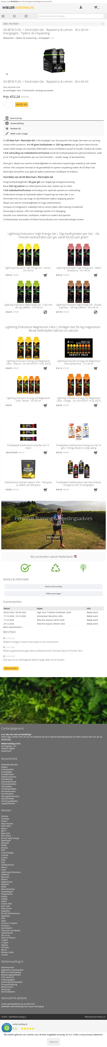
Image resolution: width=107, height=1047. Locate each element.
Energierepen (7, 774)
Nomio (4, 896)
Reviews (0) (15, 128)
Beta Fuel (5, 833)
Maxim (4, 879)
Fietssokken (6, 786)
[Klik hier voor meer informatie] (26, 568)
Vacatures (5, 989)
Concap (4, 855)
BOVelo (4, 848)
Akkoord (53, 1041)
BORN (4, 845)
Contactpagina (8, 979)
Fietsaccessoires (8, 777)
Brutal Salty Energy (10, 838)
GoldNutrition (7, 865)
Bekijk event (92, 612)
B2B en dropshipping (11, 972)
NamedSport (7, 891)
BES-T (4, 831)
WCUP (4, 950)
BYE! (3, 850)
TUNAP (4, 940)
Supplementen (8, 803)
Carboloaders (7, 769)
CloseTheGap (7, 853)
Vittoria (4, 945)
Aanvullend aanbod (14, 998)
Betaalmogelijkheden (11, 975)
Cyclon (4, 857)
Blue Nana (6, 835)
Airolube (5, 818)
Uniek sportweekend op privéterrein (18, 1004)
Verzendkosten (8, 991)
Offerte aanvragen (53, 593)
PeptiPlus (5, 911)
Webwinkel (8, 38)
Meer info (53, 537)
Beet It (4, 828)
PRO (3, 918)
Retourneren (7, 987)
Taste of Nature (8, 937)
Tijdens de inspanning (26, 38)
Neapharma (6, 894)
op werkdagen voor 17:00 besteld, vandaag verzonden (28, 90)
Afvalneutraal (7, 967)
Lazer (3, 869)
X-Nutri (4, 955)
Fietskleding (6, 779)
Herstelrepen (7, 794)
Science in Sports (9, 923)
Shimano (5, 925)
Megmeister (6, 882)
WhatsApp (6, 739)
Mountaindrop (8, 889)
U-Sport (4, 942)
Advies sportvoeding (53, 586)
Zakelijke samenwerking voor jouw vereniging (22, 1006)
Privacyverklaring (9, 984)
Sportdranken (7, 798)
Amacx (4, 821)
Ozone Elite (6, 903)
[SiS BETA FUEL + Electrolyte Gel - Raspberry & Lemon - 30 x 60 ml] (53, 60)
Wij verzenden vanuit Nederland (52, 557)
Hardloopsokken (8, 789)
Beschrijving (16, 118)
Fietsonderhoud (8, 781)
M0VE (3, 887)
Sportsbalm (6, 928)
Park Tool (5, 906)
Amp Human (7, 823)
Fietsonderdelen (8, 784)
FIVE (3, 862)
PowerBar (5, 916)
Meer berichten (11, 668)
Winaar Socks (7, 952)
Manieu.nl (101, 1017)
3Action (4, 816)
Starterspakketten (9, 801)
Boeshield (5, 840)
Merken (6, 810)
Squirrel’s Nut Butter (10, 930)
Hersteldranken (8, 791)
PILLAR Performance (10, 913)
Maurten (5, 877)
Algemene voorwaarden (12, 970)
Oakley (4, 899)
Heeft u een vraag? (19, 133)
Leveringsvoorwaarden (11, 982)
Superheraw (7, 933)
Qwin (3, 921)
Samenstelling (17, 123)
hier (9, 736)
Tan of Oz (5, 935)
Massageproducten (10, 796)
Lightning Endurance (11, 872)
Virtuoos (5, 947)
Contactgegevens (12, 728)
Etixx (3, 860)
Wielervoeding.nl (12, 961)
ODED (4, 901)
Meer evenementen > (13, 627)
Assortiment (9, 759)
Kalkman (5, 874)
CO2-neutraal (7, 977)
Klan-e (4, 867)
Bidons (4, 767)
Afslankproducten (9, 764)
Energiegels (44, 38)
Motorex (5, 884)
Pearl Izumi (6, 908)
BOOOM (5, 843)
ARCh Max (6, 826)
